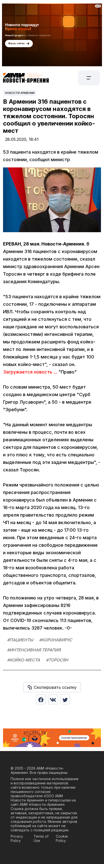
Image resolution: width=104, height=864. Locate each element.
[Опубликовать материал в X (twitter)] (65, 699)
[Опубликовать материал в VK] (53, 699)
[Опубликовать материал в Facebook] (40, 699)
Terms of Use (41, 838)
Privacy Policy (17, 838)
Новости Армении (20, 93)
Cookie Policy (62, 838)
